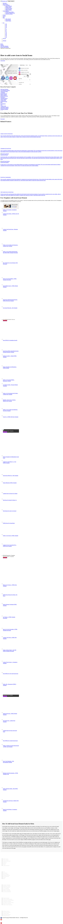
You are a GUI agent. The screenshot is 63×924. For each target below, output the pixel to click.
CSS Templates (6, 888)
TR (6, 32)
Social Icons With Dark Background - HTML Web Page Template (10, 300)
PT (6, 31)
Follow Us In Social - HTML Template (10, 535)
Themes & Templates (7, 881)
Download (5, 3)
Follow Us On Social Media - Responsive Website (8, 380)
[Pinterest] (1, 923)
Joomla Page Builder (7, 901)
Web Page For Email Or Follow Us (10, 500)
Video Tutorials (8, 18)
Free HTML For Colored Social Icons (10, 740)
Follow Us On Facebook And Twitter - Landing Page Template (10, 394)
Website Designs (8, 7)
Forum (4, 877)
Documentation (8, 19)
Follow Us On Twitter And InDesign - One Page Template (10, 410)
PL (6, 30)
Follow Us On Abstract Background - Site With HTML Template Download (10, 252)
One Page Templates (7, 891)
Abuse (4, 864)
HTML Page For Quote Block (9, 523)
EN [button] (3, 22)
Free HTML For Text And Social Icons (10, 673)
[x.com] (1, 921)
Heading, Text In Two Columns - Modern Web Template (9, 400)
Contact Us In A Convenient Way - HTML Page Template (10, 545)
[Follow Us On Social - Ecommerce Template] (11, 208)
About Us (5, 862)
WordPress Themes (8, 8)
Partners (4, 863)
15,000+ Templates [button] (6, 5)
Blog (4, 16)
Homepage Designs (7, 914)
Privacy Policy (6, 859)
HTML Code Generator (7, 904)
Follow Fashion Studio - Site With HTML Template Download (9, 651)
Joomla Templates (6, 889)
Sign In (4, 38)
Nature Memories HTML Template (10, 482)
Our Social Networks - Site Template (10, 307)
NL (6, 26)
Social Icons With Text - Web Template (10, 475)
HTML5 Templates (6, 890)
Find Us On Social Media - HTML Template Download (10, 279)
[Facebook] (1, 918)
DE (6, 25)
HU (6, 35)
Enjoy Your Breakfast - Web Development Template (8, 762)
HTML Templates (6, 887)
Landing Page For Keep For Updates (10, 493)
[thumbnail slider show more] (1, 110)
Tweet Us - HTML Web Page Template (10, 416)
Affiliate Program (6, 875)
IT (5, 28)
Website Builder (6, 898)
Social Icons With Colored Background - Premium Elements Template (11, 351)
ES (6, 29)
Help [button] (4, 17)
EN (6, 24)
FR (6, 27)
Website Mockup (6, 915)
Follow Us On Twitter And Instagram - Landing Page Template (10, 245)
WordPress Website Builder (8, 900)
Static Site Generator (7, 903)
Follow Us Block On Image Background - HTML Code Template (11, 746)
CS (6, 36)
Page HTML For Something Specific (10, 340)
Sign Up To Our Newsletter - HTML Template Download (10, 630)
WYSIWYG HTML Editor (8, 902)
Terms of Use (5, 858)
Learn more (2, 60)
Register (4, 40)
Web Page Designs (6, 912)
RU (6, 34)
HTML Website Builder (7, 899)
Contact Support (8, 20)
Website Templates (8, 6)
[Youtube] (1, 919)
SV (6, 37)
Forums (4, 15)
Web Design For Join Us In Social (9, 510)
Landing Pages (6, 913)
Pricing (4, 14)
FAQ (4, 871)
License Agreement (6, 861)
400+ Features (5, 4)
